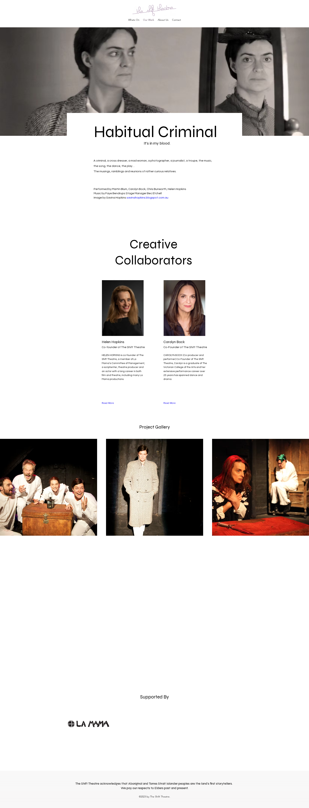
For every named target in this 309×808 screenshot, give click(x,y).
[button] (109, 403)
